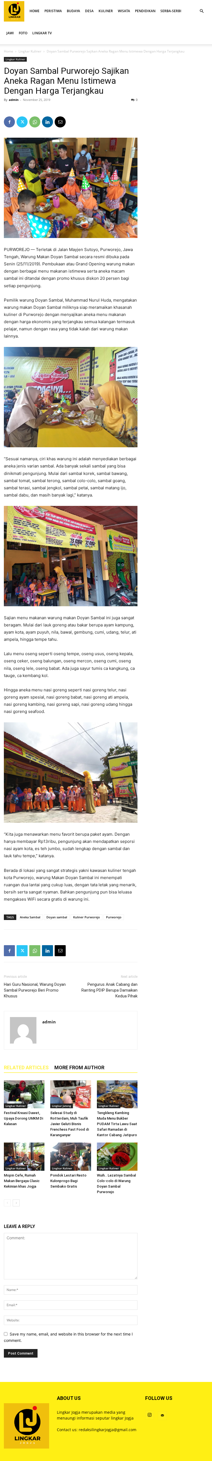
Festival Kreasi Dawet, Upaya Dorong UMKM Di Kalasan (23, 1118)
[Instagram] (149, 1415)
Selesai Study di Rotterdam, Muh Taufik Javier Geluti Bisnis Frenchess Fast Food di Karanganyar (69, 1124)
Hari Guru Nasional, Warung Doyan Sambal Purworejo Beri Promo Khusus (35, 990)
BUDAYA (73, 11)
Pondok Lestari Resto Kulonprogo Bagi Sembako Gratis (68, 1180)
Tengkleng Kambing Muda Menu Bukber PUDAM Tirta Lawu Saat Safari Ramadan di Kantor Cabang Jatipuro (117, 1124)
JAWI (10, 33)
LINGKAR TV (42, 33)
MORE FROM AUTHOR (79, 1067)
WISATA (124, 11)
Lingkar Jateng (61, 1106)
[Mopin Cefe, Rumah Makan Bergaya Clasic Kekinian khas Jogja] (24, 1156)
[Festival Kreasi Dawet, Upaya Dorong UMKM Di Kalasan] (24, 1094)
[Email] (60, 121)
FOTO (23, 33)
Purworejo (113, 917)
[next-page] (16, 1202)
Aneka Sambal (30, 917)
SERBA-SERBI (170, 11)
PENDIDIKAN (145, 11)
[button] (201, 11)
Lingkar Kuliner (29, 51)
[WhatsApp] (34, 121)
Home (8, 51)
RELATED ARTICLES (26, 1067)
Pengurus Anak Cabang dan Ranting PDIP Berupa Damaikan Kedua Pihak (109, 990)
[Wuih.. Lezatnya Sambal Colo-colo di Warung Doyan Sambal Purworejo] (117, 1156)
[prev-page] (7, 1202)
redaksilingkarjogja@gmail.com (107, 1429)
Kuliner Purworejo (86, 917)
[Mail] (162, 1415)
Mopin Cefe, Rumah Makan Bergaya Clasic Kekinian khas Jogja (22, 1180)
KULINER (106, 11)
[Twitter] (22, 121)
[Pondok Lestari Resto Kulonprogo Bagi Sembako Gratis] (70, 1156)
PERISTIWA (53, 11)
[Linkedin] (47, 121)
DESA (89, 11)
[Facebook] (9, 121)
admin (13, 100)
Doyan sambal (56, 917)
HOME (34, 11)
